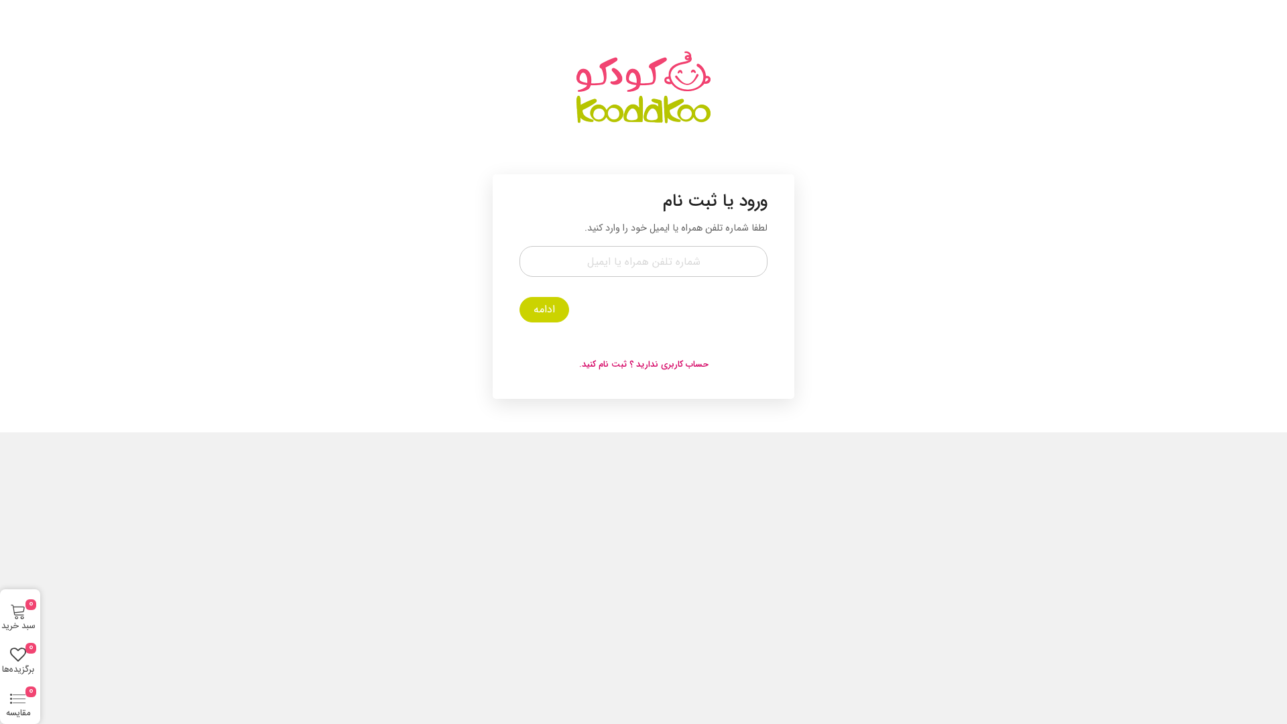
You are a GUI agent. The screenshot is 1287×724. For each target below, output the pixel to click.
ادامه (544, 309)
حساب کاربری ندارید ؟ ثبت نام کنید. (644, 364)
